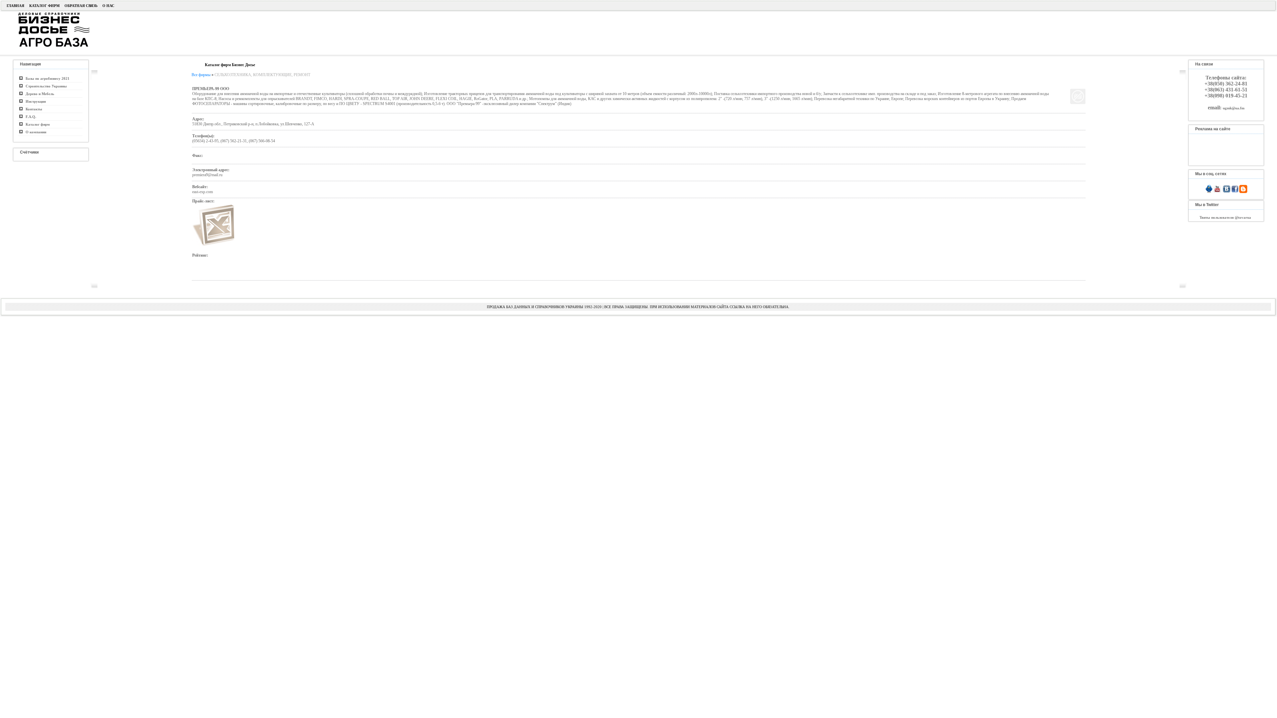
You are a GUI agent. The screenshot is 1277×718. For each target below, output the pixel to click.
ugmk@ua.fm (1233, 108)
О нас (108, 6)
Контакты (32, 109)
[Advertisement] (506, 32)
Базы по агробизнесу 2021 (46, 78)
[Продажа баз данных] (45, 14)
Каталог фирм (44, 6)
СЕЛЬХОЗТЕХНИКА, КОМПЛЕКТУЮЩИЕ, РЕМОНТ (262, 74)
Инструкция (34, 101)
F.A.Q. (29, 117)
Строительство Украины (45, 86)
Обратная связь (81, 6)
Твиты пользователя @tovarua (1225, 217)
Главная (15, 6)
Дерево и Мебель (38, 94)
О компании (34, 132)
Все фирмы (201, 74)
